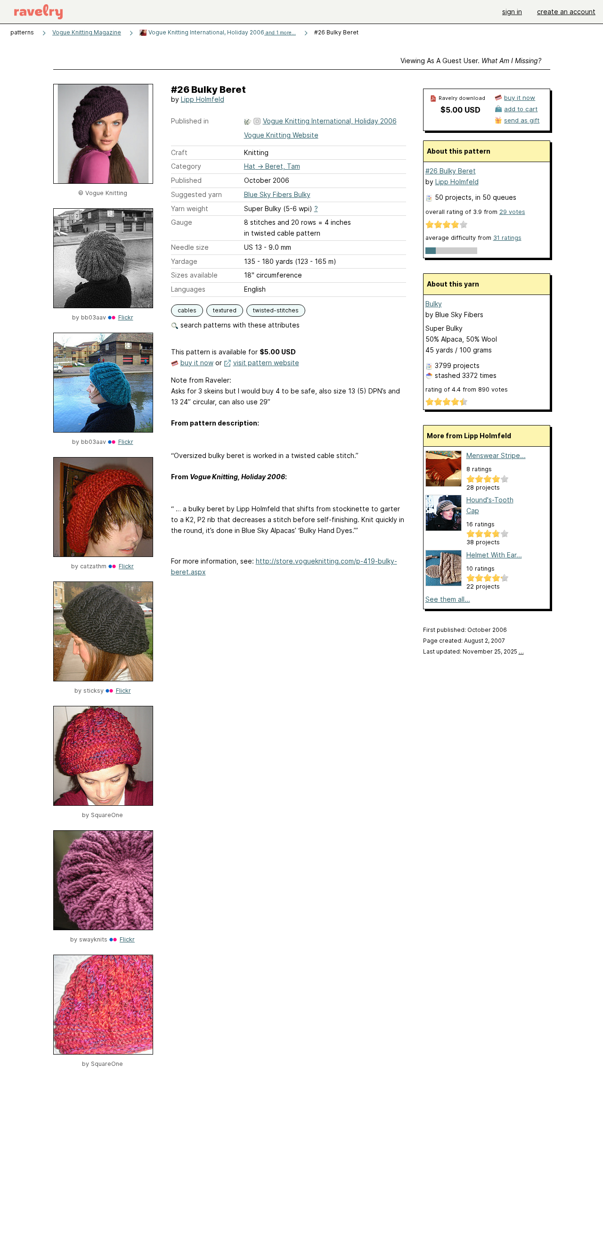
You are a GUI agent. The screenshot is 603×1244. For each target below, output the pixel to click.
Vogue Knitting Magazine (86, 32)
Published (186, 180)
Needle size (190, 247)
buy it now (196, 363)
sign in (512, 12)
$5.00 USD (460, 110)
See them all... (447, 599)
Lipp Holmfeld (202, 99)
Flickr (125, 317)
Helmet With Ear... (494, 555)
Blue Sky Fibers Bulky (277, 194)
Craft (179, 152)
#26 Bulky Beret (450, 171)
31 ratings (507, 237)
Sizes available (194, 275)
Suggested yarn (196, 194)
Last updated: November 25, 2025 (473, 651)
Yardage (184, 261)
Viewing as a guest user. (470, 61)
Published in (190, 121)
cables (187, 310)
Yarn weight (189, 209)
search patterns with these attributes (239, 325)
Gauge (181, 222)
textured (224, 310)
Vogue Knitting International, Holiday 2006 (221, 32)
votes (512, 211)
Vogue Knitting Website (281, 135)
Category (186, 166)
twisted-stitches (276, 310)
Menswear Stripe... (496, 455)
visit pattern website (266, 363)
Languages (188, 289)
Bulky (433, 304)
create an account (566, 12)
